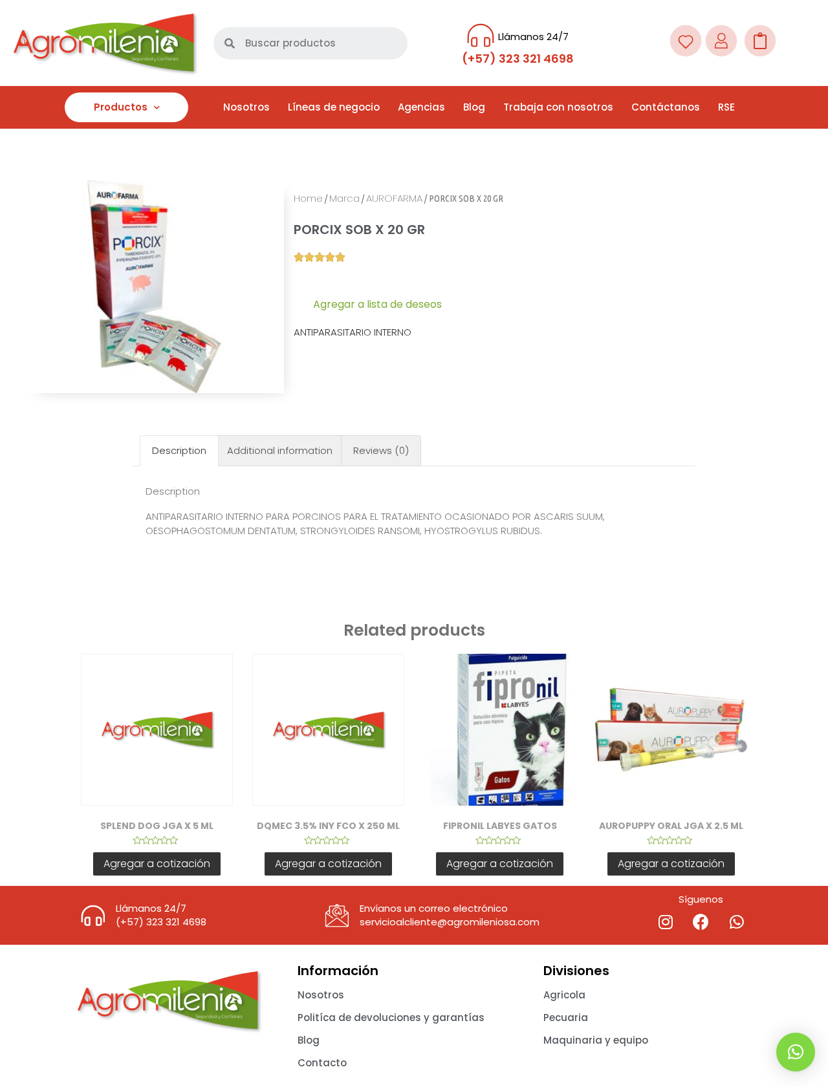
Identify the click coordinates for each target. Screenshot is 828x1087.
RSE (726, 107)
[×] (795, 1052)
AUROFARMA (394, 198)
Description (179, 450)
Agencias (421, 107)
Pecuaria (565, 1017)
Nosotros (246, 107)
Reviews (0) (381, 450)
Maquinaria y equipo (595, 1040)
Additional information (279, 450)
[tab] (179, 451)
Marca (344, 198)
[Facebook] (701, 922)
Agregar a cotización (157, 863)
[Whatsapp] (737, 922)
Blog (474, 107)
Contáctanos (665, 107)
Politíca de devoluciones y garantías (391, 1017)
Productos (120, 107)
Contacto (322, 1063)
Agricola (564, 995)
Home (308, 198)
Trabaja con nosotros (558, 107)
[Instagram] (665, 922)
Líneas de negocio (334, 107)
